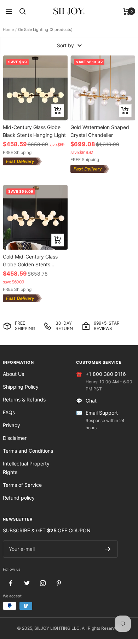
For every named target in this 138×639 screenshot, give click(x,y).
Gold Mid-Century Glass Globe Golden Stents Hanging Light (30, 260)
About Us (13, 374)
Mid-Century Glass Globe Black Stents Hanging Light (34, 131)
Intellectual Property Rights (26, 467)
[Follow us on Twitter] (27, 583)
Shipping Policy (21, 387)
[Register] (108, 549)
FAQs (9, 412)
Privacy (11, 425)
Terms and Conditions (28, 451)
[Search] (22, 11)
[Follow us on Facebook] (11, 583)
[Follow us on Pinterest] (59, 583)
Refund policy (19, 498)
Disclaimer (15, 438)
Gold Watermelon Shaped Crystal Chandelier (99, 131)
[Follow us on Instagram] (43, 583)
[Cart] (126, 11)
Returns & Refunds (24, 399)
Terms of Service (22, 485)
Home (8, 29)
